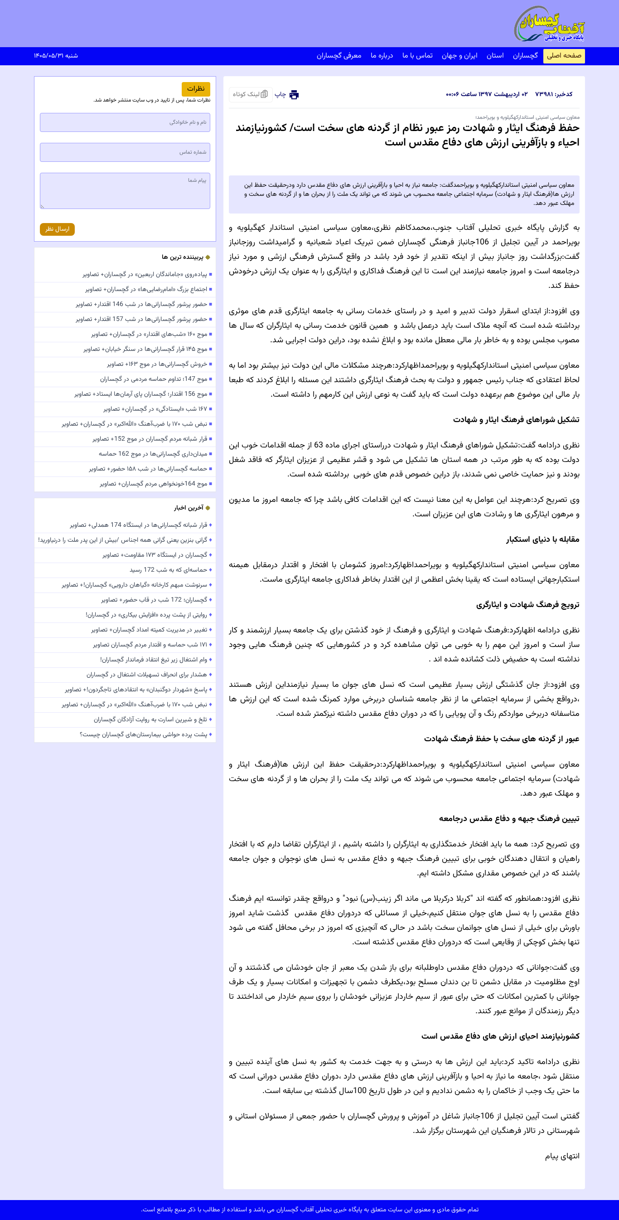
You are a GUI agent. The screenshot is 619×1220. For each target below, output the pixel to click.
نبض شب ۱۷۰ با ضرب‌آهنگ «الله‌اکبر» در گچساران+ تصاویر (137, 424)
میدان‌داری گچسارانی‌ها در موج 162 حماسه (155, 454)
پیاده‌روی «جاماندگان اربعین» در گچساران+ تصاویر (147, 274)
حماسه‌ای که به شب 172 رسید (171, 570)
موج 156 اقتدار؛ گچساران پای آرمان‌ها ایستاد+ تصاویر (143, 394)
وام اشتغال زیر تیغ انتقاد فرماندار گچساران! (156, 660)
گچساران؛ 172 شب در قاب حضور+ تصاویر (156, 600)
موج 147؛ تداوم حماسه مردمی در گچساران (156, 379)
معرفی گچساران (339, 56)
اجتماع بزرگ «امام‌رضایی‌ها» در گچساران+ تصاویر (148, 289)
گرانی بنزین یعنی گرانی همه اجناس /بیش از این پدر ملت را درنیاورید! (125, 540)
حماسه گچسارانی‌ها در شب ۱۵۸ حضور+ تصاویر (150, 469)
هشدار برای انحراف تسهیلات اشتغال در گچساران (149, 675)
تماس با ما (417, 56)
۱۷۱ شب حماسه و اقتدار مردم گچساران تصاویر (152, 645)
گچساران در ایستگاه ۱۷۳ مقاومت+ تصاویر (157, 555)
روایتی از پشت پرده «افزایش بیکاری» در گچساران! (149, 615)
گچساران (525, 56)
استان (495, 56)
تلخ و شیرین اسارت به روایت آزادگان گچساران (153, 719)
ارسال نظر (57, 229)
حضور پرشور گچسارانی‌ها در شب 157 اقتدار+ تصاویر (144, 319)
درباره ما (382, 56)
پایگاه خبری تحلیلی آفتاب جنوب (489, 228)
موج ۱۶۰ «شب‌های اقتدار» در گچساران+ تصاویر (151, 334)
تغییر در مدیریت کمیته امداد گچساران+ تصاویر (151, 630)
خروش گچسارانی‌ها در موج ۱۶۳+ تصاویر (159, 364)
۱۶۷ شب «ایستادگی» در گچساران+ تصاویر (157, 409)
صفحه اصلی (564, 56)
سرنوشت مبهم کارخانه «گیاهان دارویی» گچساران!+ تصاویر (137, 585)
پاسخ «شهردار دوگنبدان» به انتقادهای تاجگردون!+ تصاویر (138, 690)
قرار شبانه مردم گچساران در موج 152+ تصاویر (152, 439)
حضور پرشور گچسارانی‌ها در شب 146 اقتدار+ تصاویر (144, 304)
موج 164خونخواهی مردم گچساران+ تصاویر (156, 484)
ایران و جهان (460, 56)
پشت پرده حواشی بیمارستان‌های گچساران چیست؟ (146, 734)
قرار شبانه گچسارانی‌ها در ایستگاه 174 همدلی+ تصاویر (141, 525)
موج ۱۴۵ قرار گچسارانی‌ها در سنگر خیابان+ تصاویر (147, 349)
